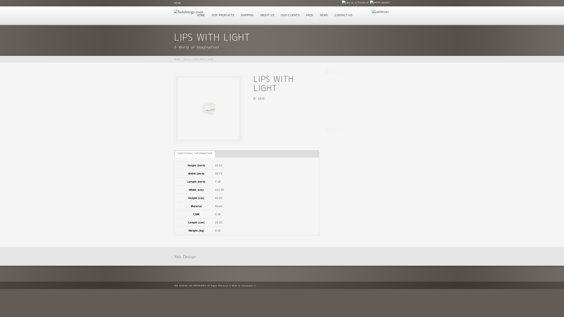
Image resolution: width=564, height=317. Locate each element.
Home (177, 3)
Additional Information (195, 153)
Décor (187, 59)
